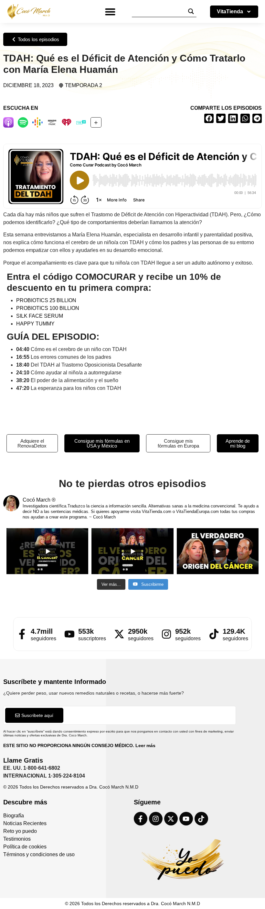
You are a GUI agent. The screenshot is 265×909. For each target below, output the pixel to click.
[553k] (69, 634)
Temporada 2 (83, 85)
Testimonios (17, 839)
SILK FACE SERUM (39, 316)
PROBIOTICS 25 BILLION (46, 300)
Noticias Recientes (25, 823)
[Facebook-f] (140, 818)
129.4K (234, 631)
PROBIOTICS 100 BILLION (47, 308)
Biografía (13, 815)
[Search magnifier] (191, 11)
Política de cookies (25, 846)
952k (183, 631)
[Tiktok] (201, 818)
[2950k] (119, 634)
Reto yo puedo (20, 831)
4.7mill (42, 631)
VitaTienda (230, 11)
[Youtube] (186, 818)
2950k (137, 631)
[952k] (166, 634)
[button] (110, 11)
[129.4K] (214, 634)
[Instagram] (156, 818)
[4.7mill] (22, 634)
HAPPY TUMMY (35, 323)
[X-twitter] (171, 818)
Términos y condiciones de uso (39, 854)
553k (86, 631)
